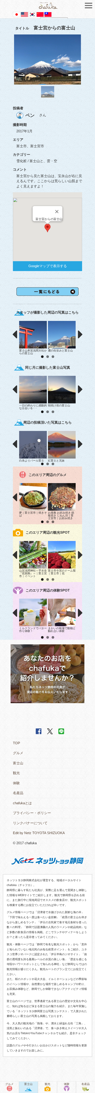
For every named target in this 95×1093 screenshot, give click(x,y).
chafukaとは (22, 803)
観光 (16, 773)
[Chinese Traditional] (48, 14)
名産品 (18, 793)
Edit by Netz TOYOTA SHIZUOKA (39, 833)
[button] (47, 228)
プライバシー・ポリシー (32, 813)
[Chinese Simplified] (40, 14)
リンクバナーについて (30, 823)
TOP (16, 743)
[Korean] (32, 14)
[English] (24, 14)
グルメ (18, 753)
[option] (47, 59)
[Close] (56, 211)
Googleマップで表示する (47, 266)
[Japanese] (16, 14)
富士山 (18, 763)
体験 (16, 783)
